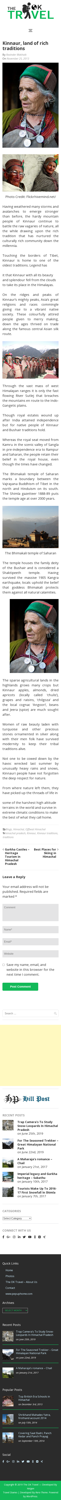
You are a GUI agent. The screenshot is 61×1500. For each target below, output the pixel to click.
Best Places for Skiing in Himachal (45, 853)
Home (9, 1270)
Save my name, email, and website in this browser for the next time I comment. (30, 969)
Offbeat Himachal (35, 829)
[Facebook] (3, 1237)
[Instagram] (14, 1237)
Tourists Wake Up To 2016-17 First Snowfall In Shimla (37, 1190)
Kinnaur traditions (47, 833)
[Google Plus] (8, 1237)
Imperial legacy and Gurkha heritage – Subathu (37, 1176)
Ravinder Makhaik (16, 54)
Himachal (18, 829)
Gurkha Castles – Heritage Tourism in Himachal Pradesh (17, 856)
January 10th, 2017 (34, 1181)
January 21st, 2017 (34, 1167)
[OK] (35, 1237)
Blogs (9, 829)
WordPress (31, 1496)
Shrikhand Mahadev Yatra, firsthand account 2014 (34, 1416)
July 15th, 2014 (29, 1422)
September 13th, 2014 (33, 1440)
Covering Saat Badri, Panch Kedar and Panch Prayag (34, 1434)
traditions (8, 837)
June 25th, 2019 (32, 1133)
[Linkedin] (19, 1237)
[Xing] (44, 1237)
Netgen (30, 1488)
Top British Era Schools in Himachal (34, 1398)
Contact (10, 1288)
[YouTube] (29, 1237)
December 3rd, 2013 (32, 1404)
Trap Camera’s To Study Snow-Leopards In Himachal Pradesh (37, 1126)
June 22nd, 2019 (33, 1152)
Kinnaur (31, 833)
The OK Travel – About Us (21, 1282)
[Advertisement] (30, 1055)
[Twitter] (24, 1237)
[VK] (39, 1237)
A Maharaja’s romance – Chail (34, 1368)
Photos (10, 1276)
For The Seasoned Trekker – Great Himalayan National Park (37, 1144)
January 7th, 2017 (34, 1196)
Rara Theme (41, 1492)
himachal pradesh (15, 833)
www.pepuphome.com (19, 1294)
